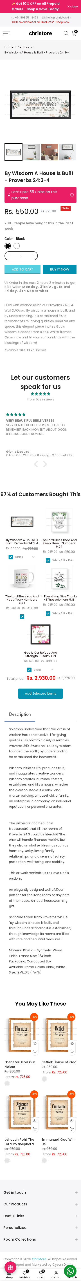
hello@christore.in (58, 17)
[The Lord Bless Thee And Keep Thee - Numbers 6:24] (59, 524)
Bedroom (25, 47)
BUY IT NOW (59, 269)
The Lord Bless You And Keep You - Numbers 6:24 (22, 600)
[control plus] (33, 255)
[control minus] (8, 255)
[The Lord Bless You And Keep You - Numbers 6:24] (21, 580)
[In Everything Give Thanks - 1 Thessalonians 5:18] (59, 580)
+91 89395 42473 (26, 17)
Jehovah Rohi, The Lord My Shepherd (19, 1141)
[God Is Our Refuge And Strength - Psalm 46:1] (40, 636)
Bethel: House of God (59, 1062)
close (74, 6)
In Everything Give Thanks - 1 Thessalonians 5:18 (59, 598)
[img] (40, 394)
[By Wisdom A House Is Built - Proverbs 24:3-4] (21, 524)
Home (9, 47)
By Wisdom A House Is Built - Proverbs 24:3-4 (37, 52)
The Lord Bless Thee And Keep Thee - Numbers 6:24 (59, 543)
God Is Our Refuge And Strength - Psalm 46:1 (40, 654)
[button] (13, 152)
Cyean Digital (62, 1264)
